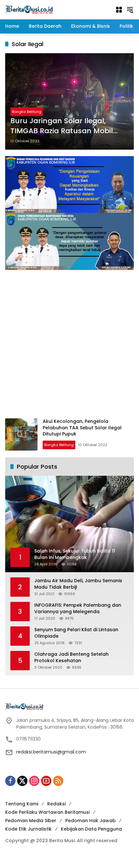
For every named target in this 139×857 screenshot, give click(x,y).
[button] (130, 10)
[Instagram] (34, 781)
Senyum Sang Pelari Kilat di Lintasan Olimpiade (76, 633)
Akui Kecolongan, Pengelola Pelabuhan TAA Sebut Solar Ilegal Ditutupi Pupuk (82, 427)
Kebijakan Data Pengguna (91, 829)
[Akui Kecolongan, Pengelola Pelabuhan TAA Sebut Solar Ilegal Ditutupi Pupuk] (21, 434)
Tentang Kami (21, 804)
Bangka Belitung (26, 111)
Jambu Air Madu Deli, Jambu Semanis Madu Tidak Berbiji (78, 584)
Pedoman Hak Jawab (90, 820)
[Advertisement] (69, 345)
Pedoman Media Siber (30, 820)
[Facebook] (10, 781)
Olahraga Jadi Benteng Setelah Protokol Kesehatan (71, 657)
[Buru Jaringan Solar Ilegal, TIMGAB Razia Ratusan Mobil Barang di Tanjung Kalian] (69, 101)
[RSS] (58, 781)
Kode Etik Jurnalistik (28, 829)
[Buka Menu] (119, 10)
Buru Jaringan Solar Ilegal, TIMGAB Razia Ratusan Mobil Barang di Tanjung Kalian (61, 126)
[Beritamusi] (29, 9)
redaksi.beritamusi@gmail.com (51, 752)
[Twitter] (22, 781)
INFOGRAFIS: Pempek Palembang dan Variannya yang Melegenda (77, 608)
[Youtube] (46, 781)
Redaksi (56, 804)
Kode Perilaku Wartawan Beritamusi (47, 812)
